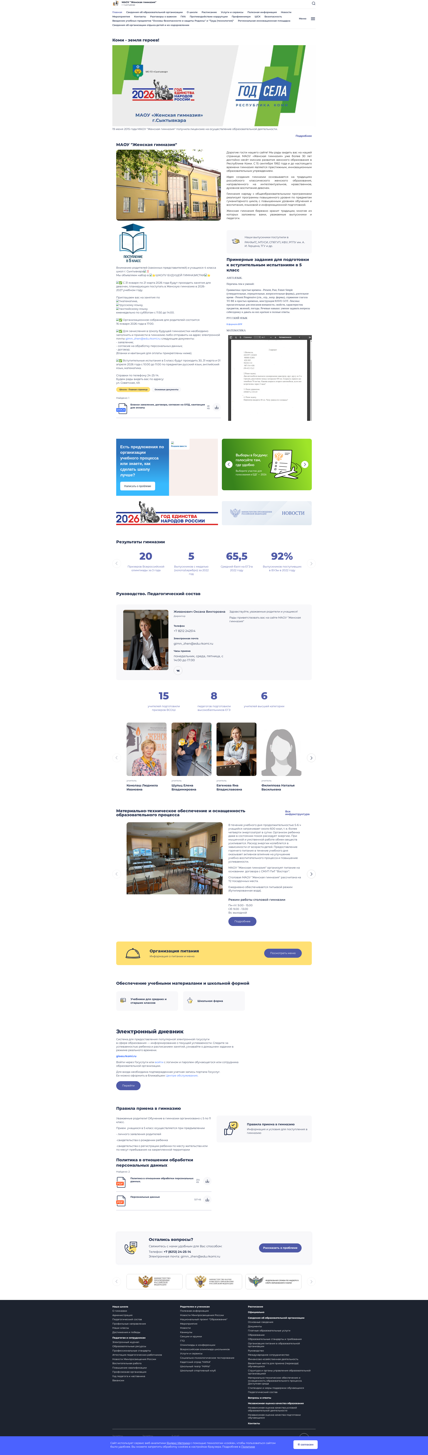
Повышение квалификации (129, 1367)
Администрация (122, 1315)
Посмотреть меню (283, 953)
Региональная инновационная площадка (264, 20)
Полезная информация (262, 12)
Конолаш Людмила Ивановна (142, 787)
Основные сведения (260, 1322)
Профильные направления (129, 1323)
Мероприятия (121, 16)
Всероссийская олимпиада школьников (205, 1349)
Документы (255, 1326)
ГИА (183, 16)
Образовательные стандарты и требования (275, 1339)
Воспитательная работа (126, 1363)
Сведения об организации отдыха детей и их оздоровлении (150, 25)
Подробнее (304, 135)
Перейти (128, 1085)
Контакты (140, 16)
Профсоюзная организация (129, 1371)
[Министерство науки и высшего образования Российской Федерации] (214, 1281)
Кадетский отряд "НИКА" (195, 1362)
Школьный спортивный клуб (198, 1370)
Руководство (256, 1350)
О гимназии (119, 1310)
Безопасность (273, 16)
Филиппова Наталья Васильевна (278, 787)
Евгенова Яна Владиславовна (229, 787)
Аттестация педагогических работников (137, 1354)
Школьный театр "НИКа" (195, 1366)
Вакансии (118, 1380)
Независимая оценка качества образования (276, 1403)
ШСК (257, 16)
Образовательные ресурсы (129, 1346)
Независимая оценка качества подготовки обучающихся (274, 1416)
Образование (256, 1334)
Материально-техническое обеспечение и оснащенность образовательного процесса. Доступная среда (275, 1380)
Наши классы (120, 1327)
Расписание (209, 12)
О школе (192, 12)
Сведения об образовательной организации (154, 12)
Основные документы (166, 389)
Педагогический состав (127, 1319)
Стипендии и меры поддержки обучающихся (276, 1387)
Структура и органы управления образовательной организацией (279, 1372)
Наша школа (120, 1306)
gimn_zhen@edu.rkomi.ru (143, 338)
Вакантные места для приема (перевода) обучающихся (273, 1365)
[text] (126, 1056)
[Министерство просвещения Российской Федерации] (154, 1281)
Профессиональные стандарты (131, 1350)
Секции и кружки (191, 1336)
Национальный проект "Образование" (203, 1319)
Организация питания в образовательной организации (274, 1345)
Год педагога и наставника (128, 1376)
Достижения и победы (126, 1332)
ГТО (182, 1340)
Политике (248, 1446)
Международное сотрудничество (268, 1354)
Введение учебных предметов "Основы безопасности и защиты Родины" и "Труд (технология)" (173, 20)
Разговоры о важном (163, 16)
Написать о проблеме (137, 486)
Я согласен (305, 1444)
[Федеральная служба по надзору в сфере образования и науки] (273, 1281)
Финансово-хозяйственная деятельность (273, 1359)
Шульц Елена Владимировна (184, 787)
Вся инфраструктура (297, 813)
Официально (256, 1312)
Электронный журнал (125, 1342)
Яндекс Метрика (178, 1443)
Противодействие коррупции (209, 16)
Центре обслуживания (182, 1075)
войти (159, 1062)
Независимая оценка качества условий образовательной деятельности (272, 1409)
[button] (314, 3)
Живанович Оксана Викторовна (199, 612)
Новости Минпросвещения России (134, 1359)
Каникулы (186, 1332)
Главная (117, 12)
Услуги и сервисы (232, 12)
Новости (286, 12)
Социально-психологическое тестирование (207, 1357)
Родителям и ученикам (195, 1306)
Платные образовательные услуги (269, 1330)
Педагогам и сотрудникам (128, 1337)
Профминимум (241, 16)
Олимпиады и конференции (197, 1344)
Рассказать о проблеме (280, 1247)
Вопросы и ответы (259, 1397)
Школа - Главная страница (133, 389)
